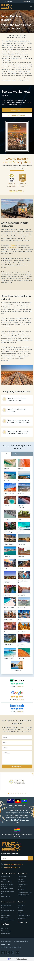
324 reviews (19, 686)
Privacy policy (5, 944)
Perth (13, 245)
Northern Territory (7, 891)
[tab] (6, 454)
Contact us (22, 922)
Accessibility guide (7, 910)
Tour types (22, 873)
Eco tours (21, 889)
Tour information (8, 902)
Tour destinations (8, 873)
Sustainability (22, 918)
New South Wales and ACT (7, 885)
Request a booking (11, 867)
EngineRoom (22, 959)
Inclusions (4, 908)
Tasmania (4, 894)
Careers (20, 908)
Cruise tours (22, 887)
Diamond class (6, 931)
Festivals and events (25, 892)
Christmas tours (23, 895)
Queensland (5, 876)
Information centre (7, 920)
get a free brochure (16, 115)
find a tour (16, 110)
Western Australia (7, 888)
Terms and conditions (20, 941)
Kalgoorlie (12, 247)
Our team (21, 905)
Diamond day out (24, 915)
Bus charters (5, 933)
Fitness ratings (6, 905)
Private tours (22, 876)
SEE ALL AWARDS (15, 191)
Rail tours (21, 879)
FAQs (3, 913)
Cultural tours (22, 884)
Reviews (20, 913)
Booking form (6, 941)
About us (21, 902)
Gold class (4, 928)
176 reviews (20, 699)
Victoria (3, 879)
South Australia (6, 882)
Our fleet (5, 924)
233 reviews (19, 711)
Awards (20, 910)
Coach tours (22, 882)
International (5, 896)
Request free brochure (12, 864)
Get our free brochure (5, 916)
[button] (31, 7)
